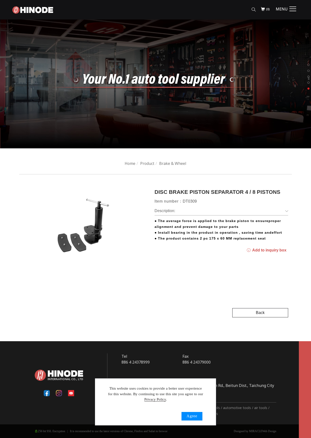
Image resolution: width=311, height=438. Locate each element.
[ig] (59, 393)
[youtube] (71, 393)
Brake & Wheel (172, 163)
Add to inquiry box (268, 250)
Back (260, 313)
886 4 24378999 (135, 362)
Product (147, 163)
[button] (254, 9)
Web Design (269, 431)
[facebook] (47, 393)
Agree (192, 416)
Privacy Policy (155, 399)
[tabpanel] (155, 83)
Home (130, 163)
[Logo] (32, 9)
